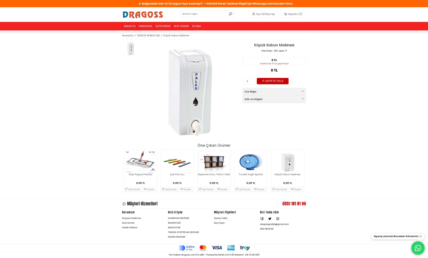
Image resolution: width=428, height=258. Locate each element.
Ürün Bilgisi (250, 91)
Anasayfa (127, 35)
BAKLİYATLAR (174, 227)
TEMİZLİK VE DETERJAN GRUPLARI (183, 232)
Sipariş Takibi (220, 218)
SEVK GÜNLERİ (181, 26)
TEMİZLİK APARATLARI (148, 35)
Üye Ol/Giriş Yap (265, 14)
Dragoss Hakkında (131, 218)
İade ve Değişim (254, 99)
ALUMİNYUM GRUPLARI (178, 218)
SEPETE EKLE (274, 81)
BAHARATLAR (174, 222)
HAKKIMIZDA (145, 26)
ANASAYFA (129, 26)
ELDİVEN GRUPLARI (176, 236)
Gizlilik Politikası (129, 227)
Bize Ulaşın (219, 222)
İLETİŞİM (196, 26)
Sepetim (295, 14)
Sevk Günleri (128, 222)
